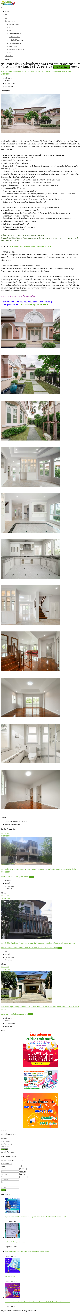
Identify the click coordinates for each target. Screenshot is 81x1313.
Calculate (4, 1149)
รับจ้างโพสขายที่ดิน (10, 1277)
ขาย (6, 15)
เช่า (6, 18)
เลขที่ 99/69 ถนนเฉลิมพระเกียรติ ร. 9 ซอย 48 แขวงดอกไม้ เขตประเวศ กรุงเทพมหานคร (29, 948)
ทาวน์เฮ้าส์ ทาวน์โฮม (14, 37)
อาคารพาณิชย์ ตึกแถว (15, 34)
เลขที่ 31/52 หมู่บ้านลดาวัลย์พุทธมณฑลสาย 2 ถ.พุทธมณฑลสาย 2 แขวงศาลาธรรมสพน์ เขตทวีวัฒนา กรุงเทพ (36, 71)
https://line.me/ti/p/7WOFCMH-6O (34, 304)
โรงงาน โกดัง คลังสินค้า (15, 43)
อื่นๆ (10, 53)
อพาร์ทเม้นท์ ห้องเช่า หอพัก (16, 40)
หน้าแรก (7, 11)
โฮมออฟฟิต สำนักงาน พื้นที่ (16, 49)
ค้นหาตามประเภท (10, 21)
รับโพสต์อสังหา (9, 56)
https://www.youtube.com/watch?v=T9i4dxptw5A (30, 246)
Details (31, 877)
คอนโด (11, 27)
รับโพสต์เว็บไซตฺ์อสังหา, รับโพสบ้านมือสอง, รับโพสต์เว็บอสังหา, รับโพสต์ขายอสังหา (27, 1251)
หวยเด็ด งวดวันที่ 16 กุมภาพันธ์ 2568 (15, 1242)
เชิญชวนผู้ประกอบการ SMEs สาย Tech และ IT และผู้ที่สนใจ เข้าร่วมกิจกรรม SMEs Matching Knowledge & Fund (35, 1217)
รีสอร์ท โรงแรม (13, 46)
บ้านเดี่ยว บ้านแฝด (14, 24)
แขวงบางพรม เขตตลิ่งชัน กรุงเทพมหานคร (14, 1014)
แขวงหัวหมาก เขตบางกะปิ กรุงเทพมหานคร (14, 877)
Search (4, 1190)
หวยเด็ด (7, 59)
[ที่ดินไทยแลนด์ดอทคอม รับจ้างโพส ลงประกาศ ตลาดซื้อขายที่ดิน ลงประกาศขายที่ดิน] (8, 4)
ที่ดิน (10, 30)
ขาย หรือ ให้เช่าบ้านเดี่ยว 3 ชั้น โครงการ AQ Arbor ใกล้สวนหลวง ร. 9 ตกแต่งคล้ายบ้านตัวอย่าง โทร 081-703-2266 (38, 943)
